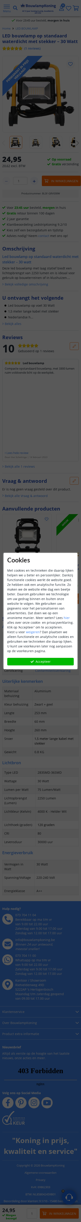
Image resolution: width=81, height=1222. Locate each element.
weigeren (33, 632)
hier (67, 618)
